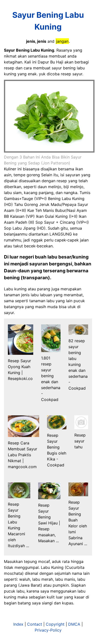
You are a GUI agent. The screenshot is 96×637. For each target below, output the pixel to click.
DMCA (74, 624)
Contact (34, 624)
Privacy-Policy (48, 630)
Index (18, 624)
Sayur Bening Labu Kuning (48, 21)
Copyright (55, 624)
